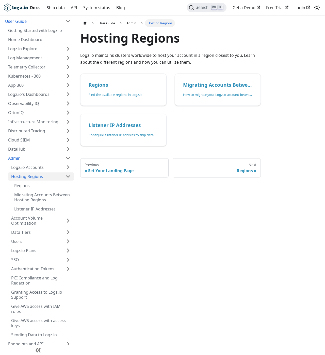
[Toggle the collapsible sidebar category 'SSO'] (68, 260)
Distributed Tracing (26, 131)
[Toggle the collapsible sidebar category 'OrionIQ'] (68, 113)
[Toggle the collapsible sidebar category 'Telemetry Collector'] (68, 67)
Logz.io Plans (23, 250)
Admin (14, 158)
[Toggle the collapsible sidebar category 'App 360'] (68, 85)
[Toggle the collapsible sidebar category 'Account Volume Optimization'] (68, 220)
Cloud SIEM (19, 140)
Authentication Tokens (32, 269)
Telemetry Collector (26, 67)
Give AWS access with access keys (38, 323)
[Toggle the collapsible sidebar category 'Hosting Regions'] (68, 176)
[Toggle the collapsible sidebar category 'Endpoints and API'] (68, 344)
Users (16, 241)
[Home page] (85, 23)
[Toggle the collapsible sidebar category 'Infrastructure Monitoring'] (68, 122)
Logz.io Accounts (27, 167)
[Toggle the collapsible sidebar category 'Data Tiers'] (68, 232)
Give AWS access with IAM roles (36, 309)
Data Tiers (21, 232)
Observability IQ (23, 103)
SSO (15, 259)
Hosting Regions (27, 176)
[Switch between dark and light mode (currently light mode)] (317, 8)
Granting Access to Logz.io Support (36, 294)
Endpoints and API (25, 344)
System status (96, 7)
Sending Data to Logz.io (34, 335)
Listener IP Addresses (35, 209)
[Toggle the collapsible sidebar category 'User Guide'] (68, 21)
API (74, 7)
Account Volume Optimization (27, 220)
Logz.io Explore (22, 48)
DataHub (16, 149)
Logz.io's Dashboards (29, 94)
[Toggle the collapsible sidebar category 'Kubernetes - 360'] (68, 76)
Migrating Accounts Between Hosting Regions (42, 197)
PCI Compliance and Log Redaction (34, 280)
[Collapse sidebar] (38, 350)
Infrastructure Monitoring (33, 122)
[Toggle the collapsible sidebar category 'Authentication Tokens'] (68, 269)
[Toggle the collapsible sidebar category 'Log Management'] (68, 58)
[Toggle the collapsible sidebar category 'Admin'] (68, 158)
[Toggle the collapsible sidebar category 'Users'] (68, 241)
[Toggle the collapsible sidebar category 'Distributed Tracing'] (68, 131)
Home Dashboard (25, 39)
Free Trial (275, 7)
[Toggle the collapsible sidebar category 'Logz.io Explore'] (68, 49)
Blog (120, 7)
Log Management (25, 58)
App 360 (16, 85)
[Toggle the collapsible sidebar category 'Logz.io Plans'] (68, 250)
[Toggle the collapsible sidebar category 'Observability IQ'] (68, 103)
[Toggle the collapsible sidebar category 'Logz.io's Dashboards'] (68, 94)
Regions (22, 185)
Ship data (56, 7)
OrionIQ (16, 112)
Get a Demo (244, 7)
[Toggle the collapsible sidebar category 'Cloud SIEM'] (68, 140)
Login (300, 7)
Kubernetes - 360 (24, 76)
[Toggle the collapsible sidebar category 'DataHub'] (68, 149)
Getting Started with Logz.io (35, 30)
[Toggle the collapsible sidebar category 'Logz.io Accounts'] (68, 167)
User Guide (16, 21)
